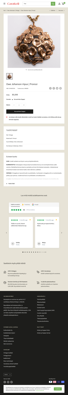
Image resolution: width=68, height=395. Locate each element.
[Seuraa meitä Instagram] (8, 382)
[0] (63, 4)
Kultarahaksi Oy (8, 330)
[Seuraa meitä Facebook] (5, 382)
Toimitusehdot (41, 299)
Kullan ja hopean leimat (43, 333)
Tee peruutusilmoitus (43, 321)
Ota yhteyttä (40, 316)
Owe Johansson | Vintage (13, 10)
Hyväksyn (57, 389)
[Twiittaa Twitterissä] (57, 88)
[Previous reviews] (6, 232)
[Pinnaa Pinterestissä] (54, 88)
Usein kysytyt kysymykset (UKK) (46, 310)
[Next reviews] (61, 232)
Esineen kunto (41, 308)
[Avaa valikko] (4, 3)
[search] (37, 4)
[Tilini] (59, 4)
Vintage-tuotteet (8, 353)
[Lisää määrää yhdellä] (24, 105)
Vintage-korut (7, 356)
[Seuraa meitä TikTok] (11, 382)
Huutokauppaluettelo (9, 366)
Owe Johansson (10, 88)
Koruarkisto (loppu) (19, 111)
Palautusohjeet (41, 302)
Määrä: (8, 105)
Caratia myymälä (42, 313)
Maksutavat (40, 305)
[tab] (23, 252)
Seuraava (61, 10)
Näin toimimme (8, 344)
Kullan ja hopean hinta (43, 330)
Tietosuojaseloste (42, 318)
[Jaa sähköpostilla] (60, 88)
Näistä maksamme (9, 341)
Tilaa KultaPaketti (8, 338)
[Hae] (53, 4)
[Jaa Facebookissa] (50, 88)
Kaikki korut (7, 358)
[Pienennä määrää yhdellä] (14, 105)
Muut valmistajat (8, 361)
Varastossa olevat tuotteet (11, 364)
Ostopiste (6, 336)
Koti (4, 10)
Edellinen (53, 10)
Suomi (6, 374)
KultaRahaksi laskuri (9, 333)
